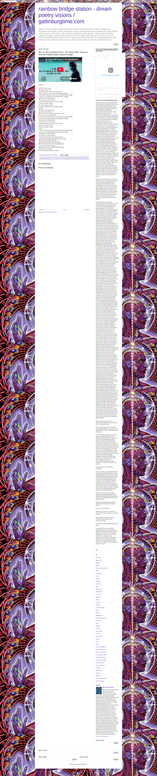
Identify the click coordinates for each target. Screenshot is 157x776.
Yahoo (97, 641)
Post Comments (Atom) (51, 212)
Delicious (98, 578)
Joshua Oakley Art (100, 665)
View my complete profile (102, 736)
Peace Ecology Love (101, 649)
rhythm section (55, 158)
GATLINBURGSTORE (84, 157)
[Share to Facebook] (66, 155)
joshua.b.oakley (112, 94)
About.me (98, 581)
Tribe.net (98, 628)
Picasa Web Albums (101, 618)
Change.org (99, 620)
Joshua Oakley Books (101, 678)
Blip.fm (97, 612)
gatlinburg (45, 157)
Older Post (87, 209)
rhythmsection (74, 158)
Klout (97, 623)
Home (64, 209)
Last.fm (97, 576)
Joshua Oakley (101, 94)
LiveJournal (99, 594)
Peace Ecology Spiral (101, 660)
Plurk (97, 610)
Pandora (98, 633)
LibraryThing (99, 636)
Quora (97, 599)
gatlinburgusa (49, 158)
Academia (98, 668)
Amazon (98, 639)
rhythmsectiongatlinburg (83, 158)
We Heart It (98, 584)
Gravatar (98, 605)
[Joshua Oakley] (96, 555)
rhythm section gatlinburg (65, 158)
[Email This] (61, 155)
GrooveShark (99, 631)
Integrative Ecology (100, 657)
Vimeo (97, 644)
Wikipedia (98, 626)
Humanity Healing (100, 607)
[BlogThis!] (62, 155)
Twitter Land (99, 670)
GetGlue (98, 570)
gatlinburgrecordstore (73, 157)
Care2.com (98, 602)
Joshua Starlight (100, 662)
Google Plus (99, 560)
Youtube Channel (100, 681)
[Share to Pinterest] (68, 155)
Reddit (97, 565)
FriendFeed (98, 589)
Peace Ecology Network (102, 568)
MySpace (98, 597)
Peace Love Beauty (100, 652)
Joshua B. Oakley (109, 687)
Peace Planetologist (101, 647)
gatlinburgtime (42, 158)
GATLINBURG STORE (63, 157)
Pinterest (98, 673)
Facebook (98, 557)
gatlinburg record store (53, 157)
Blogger (98, 563)
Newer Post (42, 209)
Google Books (99, 591)
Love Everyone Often (101, 654)
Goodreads (98, 573)
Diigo (97, 586)
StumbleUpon (99, 615)
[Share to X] (64, 155)
